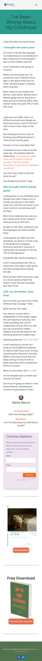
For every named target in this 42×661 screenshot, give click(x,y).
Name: (8, 456)
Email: (8, 465)
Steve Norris (21, 402)
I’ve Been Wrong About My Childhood (21, 22)
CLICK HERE (32, 340)
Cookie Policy (23, 651)
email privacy (24, 479)
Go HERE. (33, 370)
